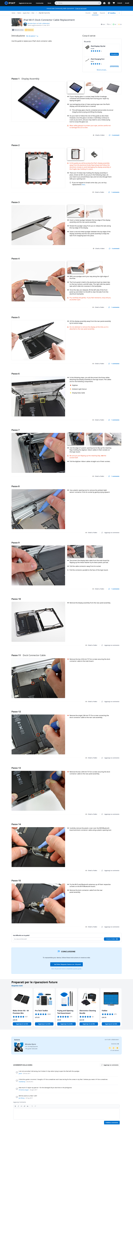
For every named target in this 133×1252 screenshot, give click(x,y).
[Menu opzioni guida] (119, 13)
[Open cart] (114, 3)
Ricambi (88, 13)
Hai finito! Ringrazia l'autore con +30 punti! (67, 964)
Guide (95, 13)
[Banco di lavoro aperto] (104, 3)
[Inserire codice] (21, 1106)
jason (20, 1073)
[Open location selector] (109, 3)
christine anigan (24, 1090)
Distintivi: (115, 1044)
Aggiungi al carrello (22, 1024)
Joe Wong (21, 1098)
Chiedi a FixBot (99, 135)
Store (49, 3)
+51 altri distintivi (114, 1050)
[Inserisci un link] (24, 1106)
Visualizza (114, 54)
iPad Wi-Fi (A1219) (44, 13)
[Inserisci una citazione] (27, 1106)
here (83, 185)
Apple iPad (26, 13)
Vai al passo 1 (31, 36)
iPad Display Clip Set (98, 46)
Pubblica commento (112, 1122)
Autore (17, 1040)
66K (104, 24)
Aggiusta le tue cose (25, 3)
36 (115, 24)
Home (13, 13)
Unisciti (119, 3)
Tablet (19, 13)
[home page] (10, 3)
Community (39, 3)
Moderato (30, 30)
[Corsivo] (18, 1106)
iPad (32, 13)
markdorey (22, 1081)
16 (109, 24)
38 (121, 24)
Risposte (102, 13)
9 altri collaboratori (44, 23)
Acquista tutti (17, 986)
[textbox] (66, 1114)
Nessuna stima (18, 30)
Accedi (127, 3)
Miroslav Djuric (32, 23)
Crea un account (80, 8)
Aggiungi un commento (110, 143)
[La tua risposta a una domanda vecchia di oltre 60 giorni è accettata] (109, 1048)
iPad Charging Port (97, 59)
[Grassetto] (15, 1106)
